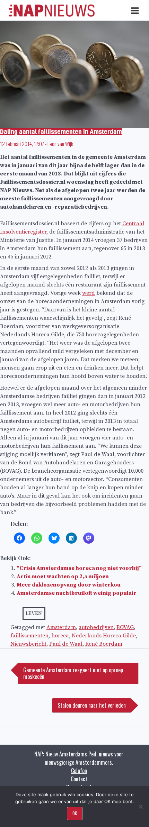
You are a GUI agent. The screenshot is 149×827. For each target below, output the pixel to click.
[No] (140, 806)
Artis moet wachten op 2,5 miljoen (63, 576)
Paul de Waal (65, 643)
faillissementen (29, 635)
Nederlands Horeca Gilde (104, 635)
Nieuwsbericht (28, 643)
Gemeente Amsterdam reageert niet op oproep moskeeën (73, 673)
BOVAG (125, 627)
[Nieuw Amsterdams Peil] (52, 14)
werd (88, 293)
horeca (60, 635)
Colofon (79, 770)
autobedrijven (96, 627)
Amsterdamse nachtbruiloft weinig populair (77, 593)
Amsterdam (61, 627)
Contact (79, 779)
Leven (34, 613)
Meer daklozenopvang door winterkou (69, 584)
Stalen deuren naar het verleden (92, 705)
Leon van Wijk (60, 143)
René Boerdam (103, 643)
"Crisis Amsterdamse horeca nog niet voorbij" (79, 568)
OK (74, 813)
